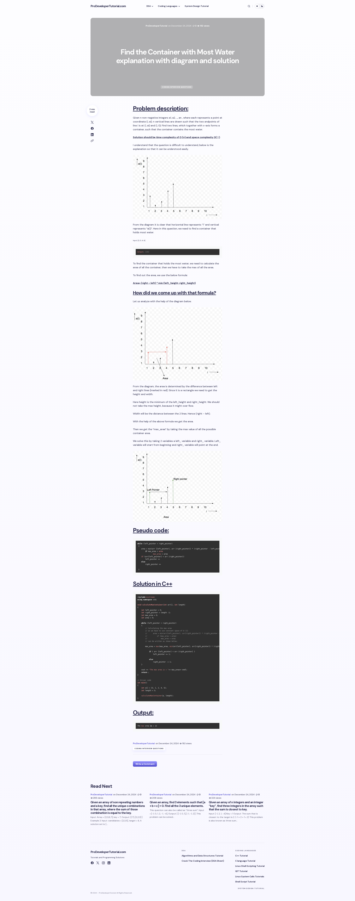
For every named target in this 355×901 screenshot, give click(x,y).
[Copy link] (92, 141)
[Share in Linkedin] (92, 135)
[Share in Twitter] (92, 122)
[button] (249, 6)
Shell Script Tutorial (245, 881)
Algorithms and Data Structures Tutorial (202, 855)
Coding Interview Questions (176, 87)
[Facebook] (92, 863)
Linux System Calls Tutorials (249, 876)
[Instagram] (103, 863)
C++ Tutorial (241, 855)
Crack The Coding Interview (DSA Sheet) (203, 860)
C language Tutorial (245, 860)
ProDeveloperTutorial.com (108, 6)
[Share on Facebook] (92, 128)
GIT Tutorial (241, 871)
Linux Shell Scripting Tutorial (250, 866)
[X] (98, 863)
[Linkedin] (109, 863)
